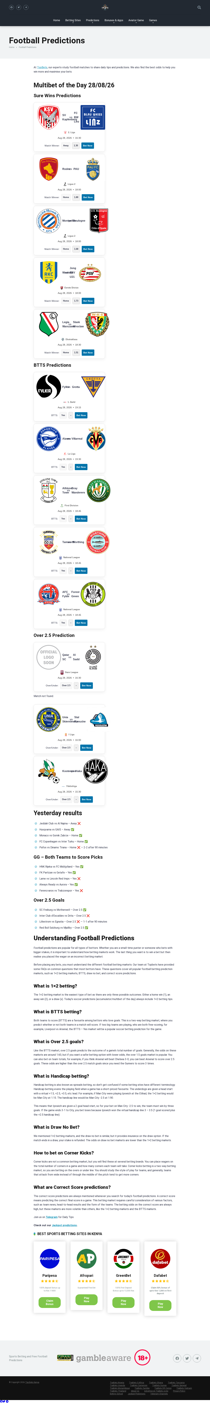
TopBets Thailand (118, 1391)
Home (56, 20)
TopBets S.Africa (136, 1382)
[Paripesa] (50, 1267)
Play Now (86, 1299)
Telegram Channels (159, 1394)
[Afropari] (86, 1267)
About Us (135, 1391)
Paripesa (49, 1275)
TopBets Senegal (179, 1385)
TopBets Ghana (156, 1382)
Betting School (116, 1394)
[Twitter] (18, 7)
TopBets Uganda (117, 1385)
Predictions (92, 20)
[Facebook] (11, 7)
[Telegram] (7, 1401)
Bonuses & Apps (114, 20)
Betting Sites (73, 20)
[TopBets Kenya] (105, 7)
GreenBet (123, 1275)
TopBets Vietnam (184, 1388)
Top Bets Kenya (32, 1382)
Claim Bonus (49, 1302)
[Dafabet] (160, 1267)
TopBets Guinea (159, 1385)
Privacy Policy (179, 1391)
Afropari (86, 1275)
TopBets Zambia (142, 1388)
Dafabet (160, 1275)
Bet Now (87, 145)
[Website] (25, 7)
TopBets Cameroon (138, 1385)
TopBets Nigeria (117, 1382)
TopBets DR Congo (162, 1388)
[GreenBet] (123, 1267)
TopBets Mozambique (120, 1388)
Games (153, 20)
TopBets (42, 67)
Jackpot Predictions (136, 1394)
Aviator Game (136, 20)
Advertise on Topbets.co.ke (156, 1391)
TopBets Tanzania (176, 1382)
